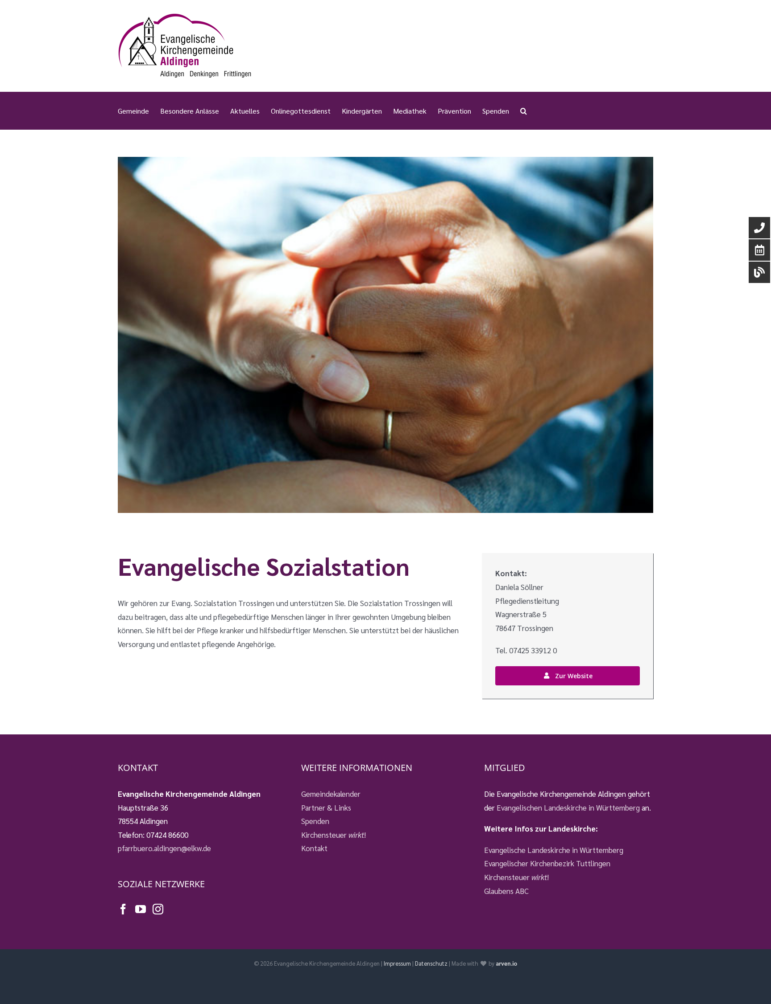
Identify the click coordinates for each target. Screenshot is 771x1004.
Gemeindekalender (331, 794)
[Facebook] (123, 909)
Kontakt (314, 848)
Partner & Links (326, 807)
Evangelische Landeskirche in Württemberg (553, 850)
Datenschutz (431, 963)
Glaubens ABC (506, 891)
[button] (523, 111)
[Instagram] (158, 909)
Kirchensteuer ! (333, 835)
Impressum (397, 963)
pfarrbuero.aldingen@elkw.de (164, 848)
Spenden (315, 821)
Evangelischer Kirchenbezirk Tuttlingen (547, 863)
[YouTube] (140, 909)
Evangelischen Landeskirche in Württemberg (568, 807)
